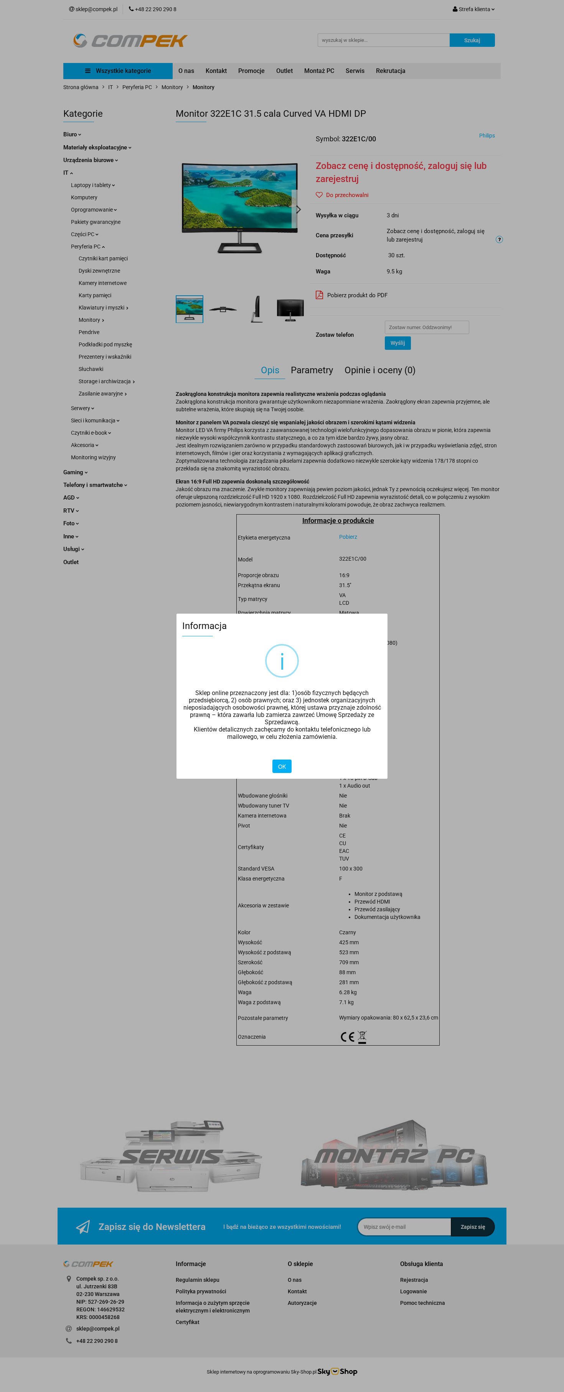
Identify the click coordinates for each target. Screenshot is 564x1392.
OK (282, 766)
